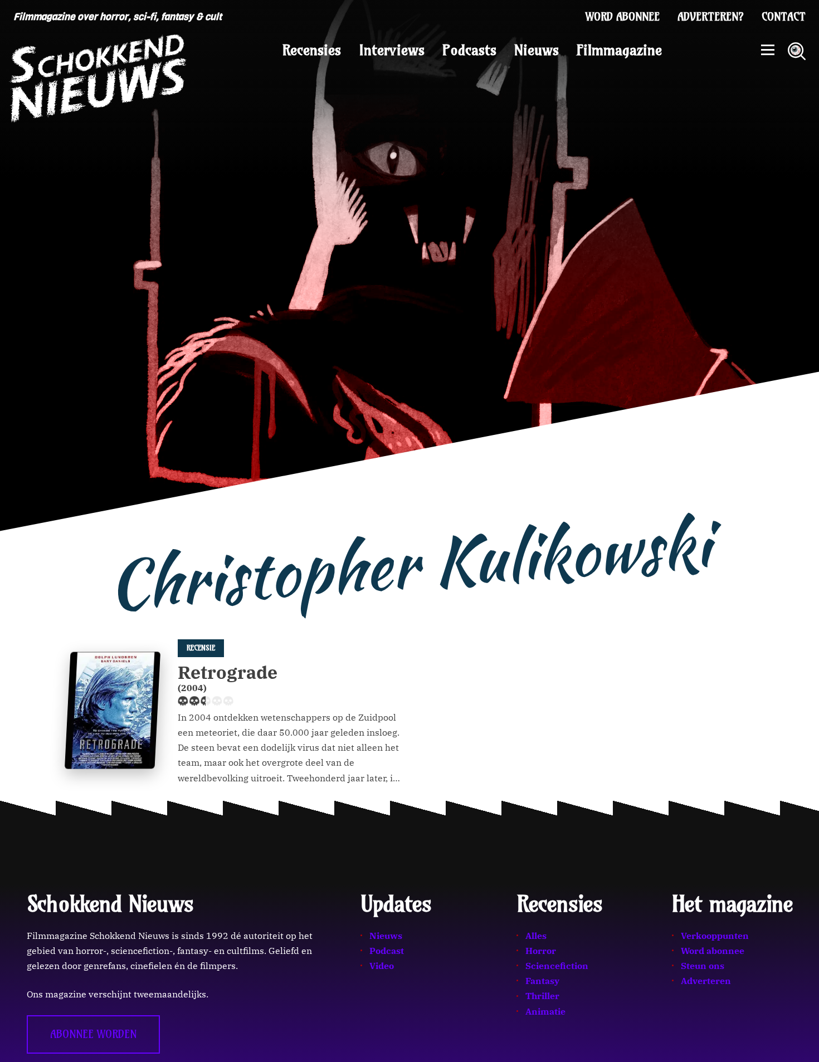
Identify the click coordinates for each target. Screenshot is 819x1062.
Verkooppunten (715, 935)
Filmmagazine (619, 50)
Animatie (545, 1011)
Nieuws (536, 50)
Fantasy (542, 980)
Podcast (386, 950)
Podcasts (469, 50)
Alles (536, 935)
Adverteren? (710, 16)
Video (381, 965)
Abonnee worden (93, 1034)
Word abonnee (623, 16)
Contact (784, 16)
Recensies (311, 50)
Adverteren (706, 980)
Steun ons (702, 965)
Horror (540, 950)
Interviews (392, 50)
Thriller (542, 995)
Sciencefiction (556, 965)
